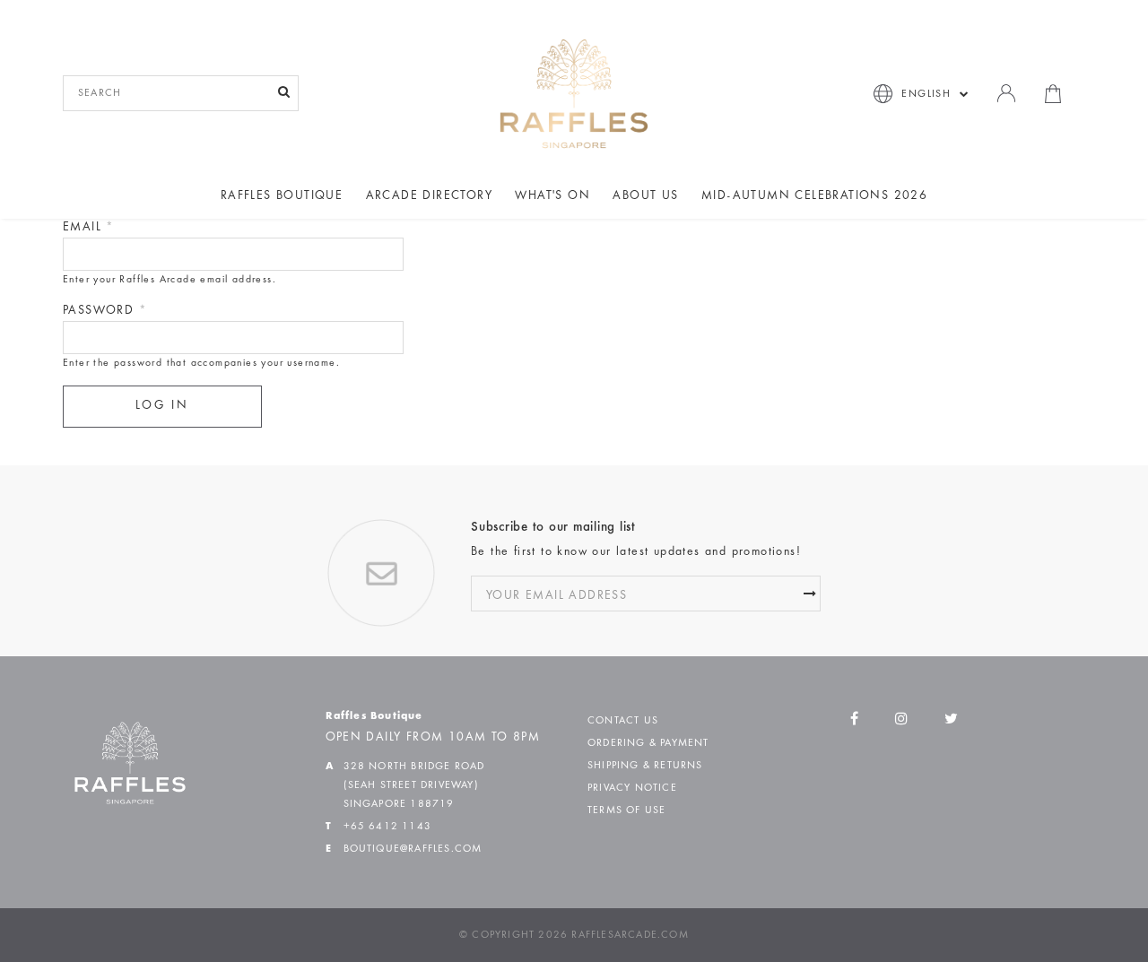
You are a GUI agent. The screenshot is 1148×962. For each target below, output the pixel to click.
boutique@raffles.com (413, 849)
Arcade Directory (429, 196)
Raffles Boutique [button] (282, 196)
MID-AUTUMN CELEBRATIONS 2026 (814, 196)
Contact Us (622, 720)
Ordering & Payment (648, 743)
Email (89, 227)
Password (105, 311)
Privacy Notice (632, 788)
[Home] (574, 93)
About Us (645, 196)
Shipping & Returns (645, 765)
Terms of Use (626, 810)
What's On (552, 196)
